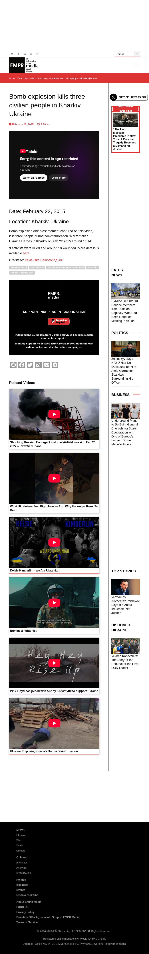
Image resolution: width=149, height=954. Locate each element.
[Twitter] (12, 54)
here (26, 253)
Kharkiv (92, 267)
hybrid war (37, 267)
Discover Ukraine (27, 894)
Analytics (21, 867)
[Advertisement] (74, 25)
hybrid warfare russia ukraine (66, 267)
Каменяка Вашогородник (44, 260)
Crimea (20, 850)
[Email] (46, 365)
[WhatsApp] (38, 365)
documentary (19, 267)
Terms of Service (27, 922)
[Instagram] (37, 54)
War (18, 840)
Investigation (23, 872)
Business (22, 884)
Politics (21, 879)
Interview (21, 862)
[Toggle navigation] (136, 65)
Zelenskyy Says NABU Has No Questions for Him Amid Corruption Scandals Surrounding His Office (123, 370)
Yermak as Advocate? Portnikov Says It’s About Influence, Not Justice (125, 605)
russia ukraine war (22, 272)
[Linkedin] (25, 54)
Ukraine (20, 835)
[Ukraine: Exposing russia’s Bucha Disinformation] (54, 723)
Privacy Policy (25, 912)
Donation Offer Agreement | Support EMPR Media (47, 917)
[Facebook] (18, 54)
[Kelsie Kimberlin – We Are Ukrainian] (54, 542)
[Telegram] (55, 365)
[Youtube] (31, 54)
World (19, 845)
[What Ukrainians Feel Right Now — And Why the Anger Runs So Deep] (54, 478)
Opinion (21, 857)
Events (20, 889)
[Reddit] (13, 365)
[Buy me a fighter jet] (54, 603)
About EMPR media (28, 901)
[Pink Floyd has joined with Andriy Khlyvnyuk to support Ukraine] (54, 663)
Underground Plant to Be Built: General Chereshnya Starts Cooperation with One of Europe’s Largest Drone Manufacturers (124, 432)
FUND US (22, 906)
